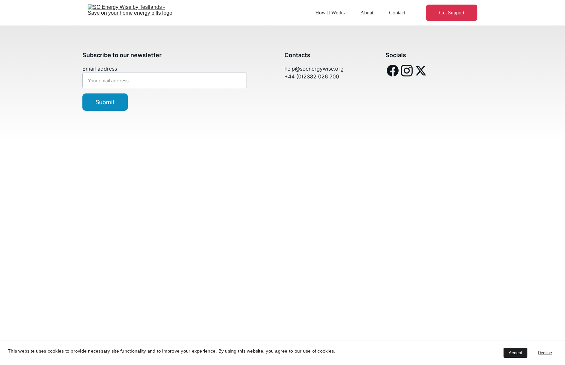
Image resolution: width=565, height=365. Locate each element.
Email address (99, 68)
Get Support (451, 12)
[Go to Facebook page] (393, 70)
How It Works (330, 12)
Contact (397, 12)
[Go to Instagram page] (407, 70)
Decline (545, 352)
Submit (105, 102)
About (366, 12)
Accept (515, 352)
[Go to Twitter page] (421, 70)
